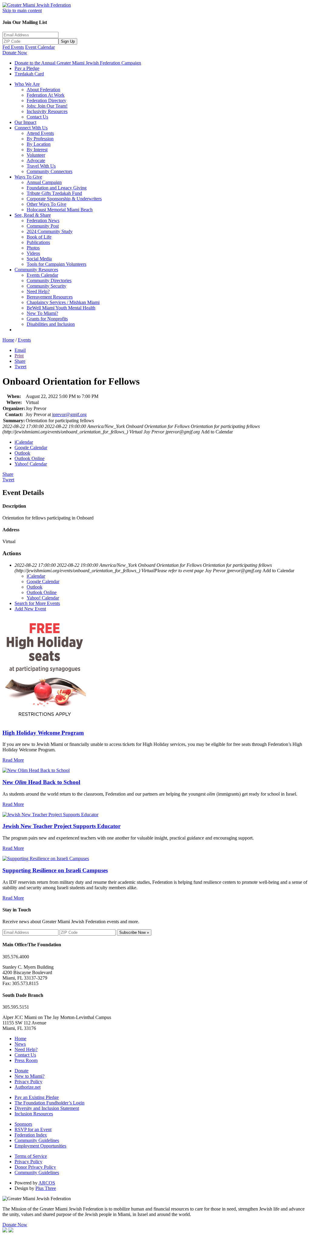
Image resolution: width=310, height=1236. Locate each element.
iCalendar (24, 442)
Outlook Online (30, 458)
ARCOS (46, 1182)
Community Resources (36, 269)
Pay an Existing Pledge (37, 1097)
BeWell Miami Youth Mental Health (61, 307)
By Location (39, 144)
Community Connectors (49, 171)
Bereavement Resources (50, 296)
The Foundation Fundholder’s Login (49, 1102)
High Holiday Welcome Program (43, 733)
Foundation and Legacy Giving (57, 187)
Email (20, 350)
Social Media (39, 258)
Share (20, 361)
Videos (33, 253)
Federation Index (31, 1134)
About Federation (43, 89)
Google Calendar (31, 447)
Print (19, 355)
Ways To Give (28, 176)
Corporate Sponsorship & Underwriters (64, 198)
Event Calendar (40, 47)
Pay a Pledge (27, 68)
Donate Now (14, 52)
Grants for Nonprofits (47, 318)
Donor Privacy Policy (35, 1167)
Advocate (36, 160)
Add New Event (30, 608)
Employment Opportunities (40, 1145)
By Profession (40, 138)
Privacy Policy (28, 1081)
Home (8, 339)
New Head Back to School (41, 782)
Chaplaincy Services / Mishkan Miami (63, 302)
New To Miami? (42, 313)
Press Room (26, 1060)
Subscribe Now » (134, 932)
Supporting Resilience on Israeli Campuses (55, 870)
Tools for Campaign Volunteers (56, 264)
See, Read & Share (33, 215)
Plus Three (45, 1188)
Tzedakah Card (29, 73)
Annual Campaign (44, 182)
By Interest (37, 149)
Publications (38, 242)
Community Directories (49, 280)
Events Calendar (42, 275)
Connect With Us (31, 127)
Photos (33, 247)
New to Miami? (30, 1076)
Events (24, 339)
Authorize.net (28, 1087)
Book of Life (39, 236)
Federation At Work (45, 95)
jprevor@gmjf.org (69, 414)
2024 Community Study (50, 231)
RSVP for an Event (33, 1129)
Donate (21, 1070)
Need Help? (38, 291)
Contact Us (37, 116)
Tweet (20, 366)
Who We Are (27, 84)
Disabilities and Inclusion (51, 324)
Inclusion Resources (34, 1113)
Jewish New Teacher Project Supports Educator (61, 826)
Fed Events (13, 47)
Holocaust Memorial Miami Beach (60, 209)
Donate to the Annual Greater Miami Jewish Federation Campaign (78, 62)
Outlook (22, 453)
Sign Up (68, 41)
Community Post (43, 226)
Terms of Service (31, 1156)
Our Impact (25, 122)
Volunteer (36, 155)
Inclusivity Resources (47, 111)
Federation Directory (46, 100)
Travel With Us (41, 166)
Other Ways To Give (46, 204)
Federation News (43, 220)
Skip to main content (22, 10)
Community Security (46, 286)
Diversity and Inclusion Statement (47, 1108)
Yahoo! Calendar (31, 463)
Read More (13, 760)
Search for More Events (37, 603)
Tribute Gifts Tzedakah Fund (54, 193)
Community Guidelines (37, 1140)
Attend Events (40, 133)
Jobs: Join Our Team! (47, 106)
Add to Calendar (217, 431)
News (20, 1044)
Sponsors (23, 1124)
